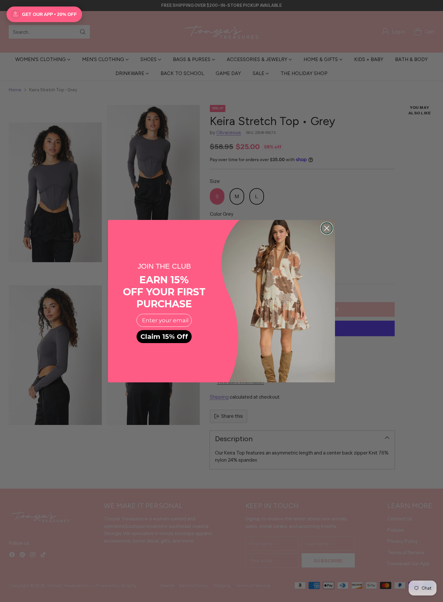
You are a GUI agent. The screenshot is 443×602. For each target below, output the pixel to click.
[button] (44, 14)
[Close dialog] (326, 228)
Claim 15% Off (164, 336)
